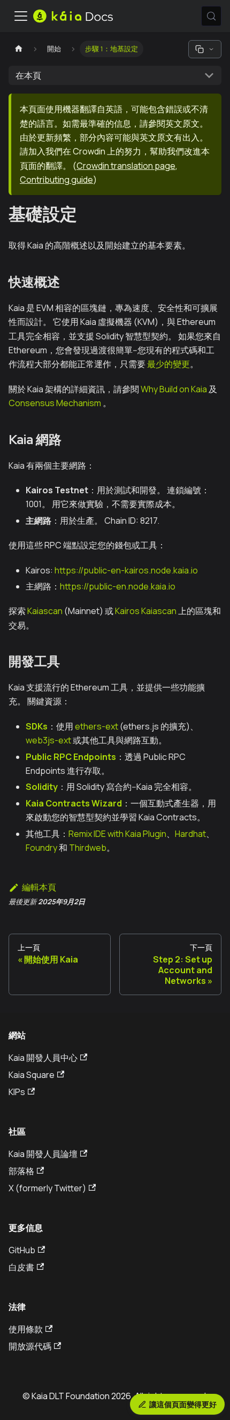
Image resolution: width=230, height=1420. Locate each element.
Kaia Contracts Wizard (74, 803)
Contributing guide (56, 179)
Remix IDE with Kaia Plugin (117, 834)
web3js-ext (48, 740)
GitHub (22, 1250)
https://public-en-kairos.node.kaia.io (126, 570)
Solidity (42, 787)
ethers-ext (96, 726)
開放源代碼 (30, 1346)
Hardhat (190, 834)
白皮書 (21, 1267)
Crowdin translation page (125, 166)
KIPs (17, 1092)
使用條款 (26, 1329)
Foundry (41, 847)
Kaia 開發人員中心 (43, 1058)
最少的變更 (168, 364)
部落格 (21, 1171)
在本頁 (28, 75)
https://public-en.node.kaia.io (117, 586)
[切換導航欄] (21, 16)
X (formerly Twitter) (47, 1188)
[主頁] (19, 49)
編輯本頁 (39, 887)
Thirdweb (87, 847)
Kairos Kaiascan (146, 611)
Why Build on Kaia (174, 389)
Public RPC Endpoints (71, 757)
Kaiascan (45, 611)
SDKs (37, 726)
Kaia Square (32, 1075)
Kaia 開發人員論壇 (43, 1154)
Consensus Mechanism (55, 403)
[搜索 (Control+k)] (211, 16)
